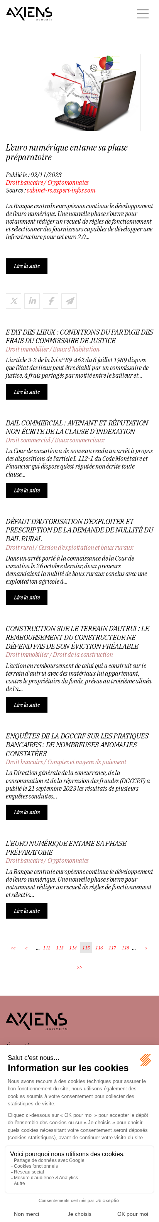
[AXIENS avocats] (29, 14)
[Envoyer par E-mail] (69, 301)
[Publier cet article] (13, 301)
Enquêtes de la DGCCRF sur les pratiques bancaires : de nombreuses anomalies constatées (77, 745)
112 (47, 948)
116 (99, 948)
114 (73, 948)
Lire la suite (26, 266)
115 (86, 948)
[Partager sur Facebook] (50, 301)
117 (112, 948)
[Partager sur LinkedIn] (32, 301)
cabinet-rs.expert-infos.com (61, 190)
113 (60, 948)
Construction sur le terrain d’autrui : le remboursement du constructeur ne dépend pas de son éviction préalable (77, 637)
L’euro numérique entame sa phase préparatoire (66, 848)
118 (125, 948)
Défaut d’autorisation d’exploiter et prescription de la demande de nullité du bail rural (79, 530)
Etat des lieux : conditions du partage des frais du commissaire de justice (79, 336)
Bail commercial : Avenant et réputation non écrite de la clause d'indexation (77, 427)
